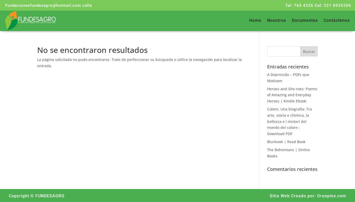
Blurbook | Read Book (286, 141)
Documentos (305, 21)
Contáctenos (337, 21)
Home (255, 21)
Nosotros (276, 21)
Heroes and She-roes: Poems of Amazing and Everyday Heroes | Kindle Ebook (292, 95)
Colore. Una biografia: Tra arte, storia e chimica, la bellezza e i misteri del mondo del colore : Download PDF (289, 121)
